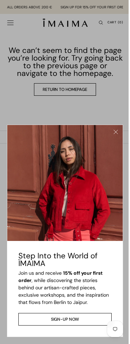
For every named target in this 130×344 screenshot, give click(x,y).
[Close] (110, 130)
